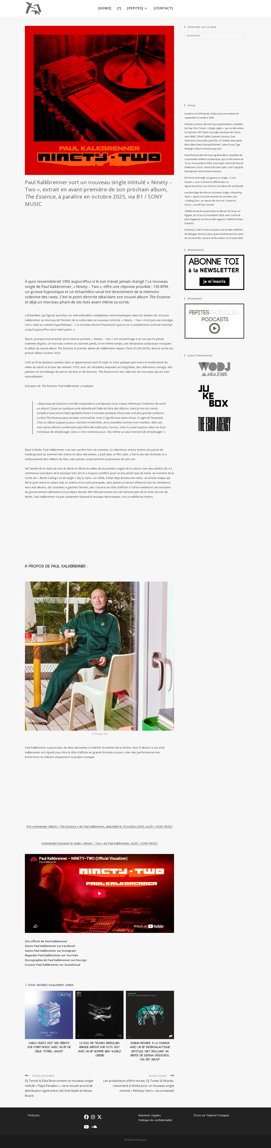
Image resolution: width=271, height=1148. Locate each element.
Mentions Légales (149, 1115)
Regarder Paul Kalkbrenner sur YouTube (51, 955)
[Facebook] (86, 1117)
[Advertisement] (99, 244)
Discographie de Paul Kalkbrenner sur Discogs (56, 960)
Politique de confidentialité (155, 1120)
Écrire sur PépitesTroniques (211, 1115)
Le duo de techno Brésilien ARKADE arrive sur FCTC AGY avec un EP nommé (99, 1049)
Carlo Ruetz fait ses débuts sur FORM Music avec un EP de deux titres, (49, 1047)
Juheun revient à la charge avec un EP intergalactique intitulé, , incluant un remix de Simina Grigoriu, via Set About (150, 1051)
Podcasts (34, 1115)
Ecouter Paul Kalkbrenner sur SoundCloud (52, 964)
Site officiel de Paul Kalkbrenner (46, 941)
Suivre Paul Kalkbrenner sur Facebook (50, 946)
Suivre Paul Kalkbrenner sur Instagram (50, 950)
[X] (99, 1117)
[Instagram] (93, 1117)
